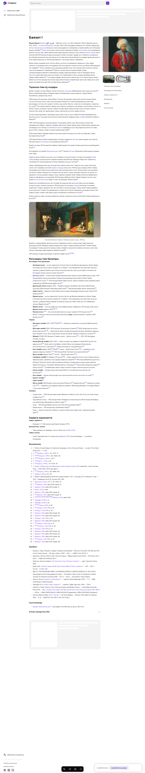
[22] (77, 328)
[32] (72, 382)
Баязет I (37, 466)
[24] (43, 343)
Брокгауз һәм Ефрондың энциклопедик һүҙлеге (59, 466)
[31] (93, 374)
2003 (73, 430)
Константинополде (41, 179)
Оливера (83, 117)
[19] (56, 309)
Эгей (49, 127)
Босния (71, 151)
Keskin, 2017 (39, 490)
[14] (62, 283)
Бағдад (60, 168)
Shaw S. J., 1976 (42, 461)
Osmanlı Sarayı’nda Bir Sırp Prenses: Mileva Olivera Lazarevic (62, 566)
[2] (38, 67)
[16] (95, 288)
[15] (67, 288)
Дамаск (54, 168)
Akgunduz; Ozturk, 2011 (42, 482)
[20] (45, 311)
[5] (97, 90)
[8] (35, 198)
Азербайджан (61, 436)
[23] (95, 333)
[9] (85, 245)
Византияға (51, 151)
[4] (45, 77)
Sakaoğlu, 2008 (40, 500)
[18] (53, 309)
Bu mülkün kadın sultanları (50, 584)
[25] (55, 346)
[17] (43, 293)
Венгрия (76, 139)
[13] (47, 280)
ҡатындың (68, 91)
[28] (63, 356)
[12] (63, 272)
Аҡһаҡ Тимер (90, 52)
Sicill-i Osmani (54, 595)
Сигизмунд (45, 142)
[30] (41, 372)
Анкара (76, 185)
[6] (34, 147)
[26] (83, 346)
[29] (75, 364)
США (68, 430)
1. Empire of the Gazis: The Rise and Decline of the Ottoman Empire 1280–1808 (72, 590)
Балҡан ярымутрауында (37, 48)
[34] (37, 412)
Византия (45, 50)
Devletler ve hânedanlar (51, 579)
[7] (37, 187)
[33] (86, 382)
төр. (68, 43)
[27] (58, 348)
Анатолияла (83, 50)
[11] (71, 253)
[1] (40, 49)
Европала (32, 75)
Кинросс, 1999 (43, 453)
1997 (67, 436)
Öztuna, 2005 (43, 505)
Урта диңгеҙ (58, 127)
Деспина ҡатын (38, 275)
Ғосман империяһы (46, 45)
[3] (53, 69)
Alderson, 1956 (40, 474)
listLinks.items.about (10, 763)
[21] (60, 322)
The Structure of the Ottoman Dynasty (65, 561)
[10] (70, 253)
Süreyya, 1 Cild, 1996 (43, 508)
